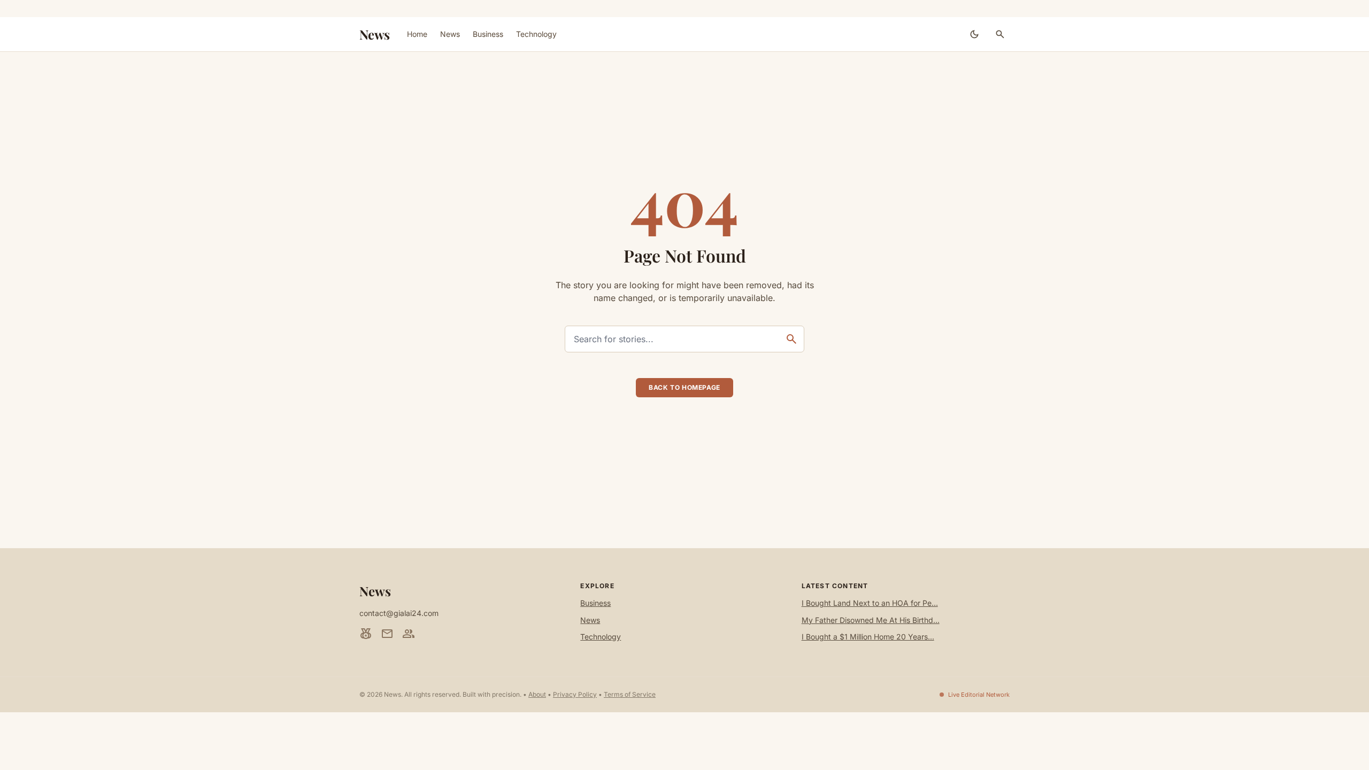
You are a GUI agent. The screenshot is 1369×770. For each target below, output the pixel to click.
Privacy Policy (575, 694)
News (374, 34)
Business (488, 33)
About (537, 694)
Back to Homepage (684, 387)
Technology (536, 33)
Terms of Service (630, 694)
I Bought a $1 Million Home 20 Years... (868, 636)
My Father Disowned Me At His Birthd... (871, 620)
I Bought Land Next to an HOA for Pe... (870, 602)
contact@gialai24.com (399, 613)
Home (417, 33)
